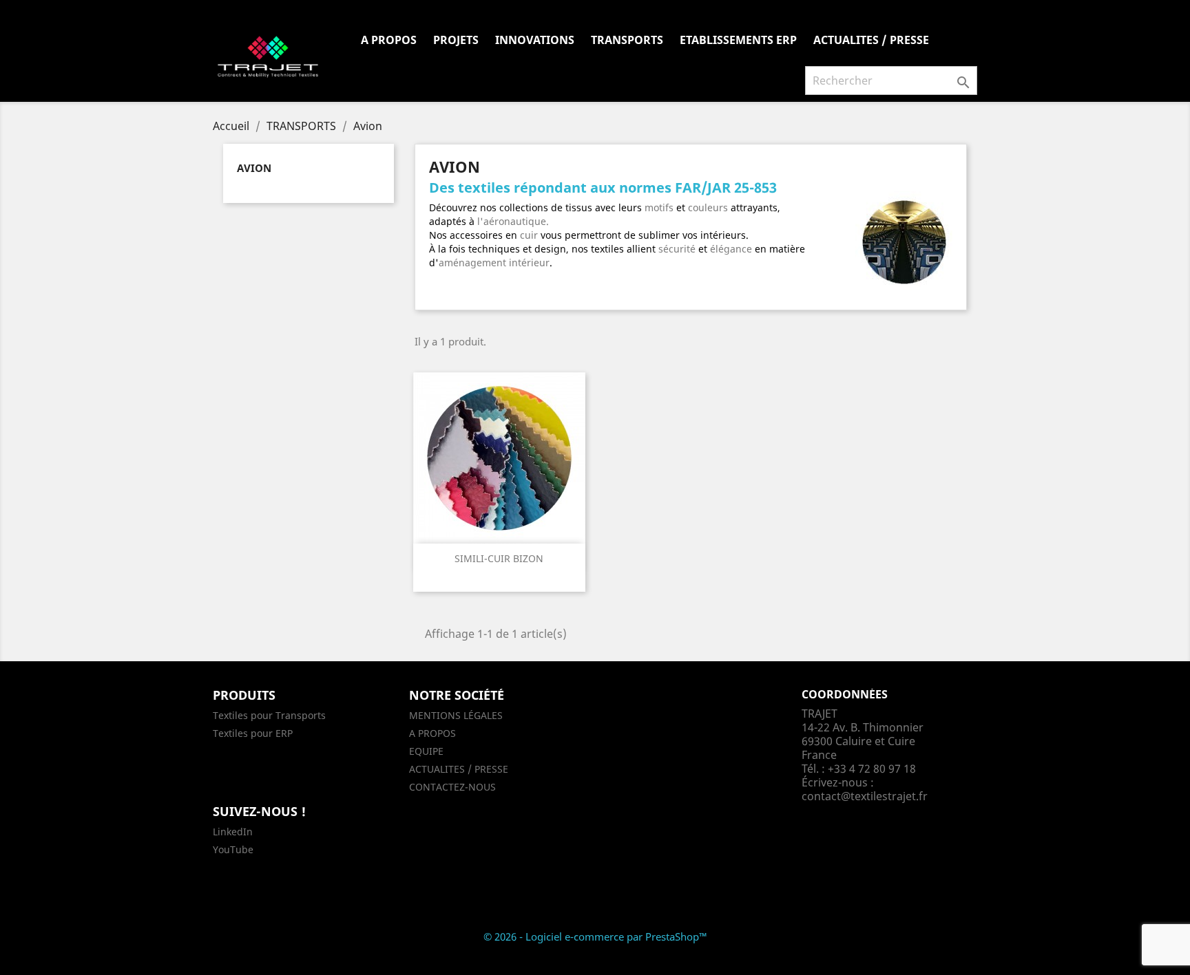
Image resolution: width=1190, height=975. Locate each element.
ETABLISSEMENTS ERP (738, 39)
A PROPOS (389, 39)
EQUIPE (426, 751)
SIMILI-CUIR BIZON (499, 558)
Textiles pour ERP (253, 733)
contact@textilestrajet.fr (865, 796)
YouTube (233, 849)
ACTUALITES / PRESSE (871, 39)
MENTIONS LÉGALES (456, 715)
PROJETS (456, 39)
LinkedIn (233, 831)
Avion (254, 168)
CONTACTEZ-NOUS (452, 786)
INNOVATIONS (534, 39)
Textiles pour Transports (269, 715)
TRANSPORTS (627, 39)
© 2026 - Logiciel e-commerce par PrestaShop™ (595, 936)
